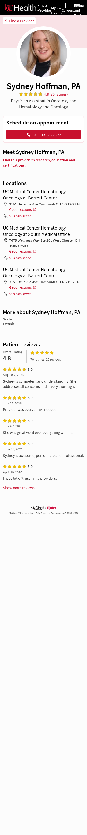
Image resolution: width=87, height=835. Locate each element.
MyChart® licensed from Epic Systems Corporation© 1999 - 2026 (43, 513)
